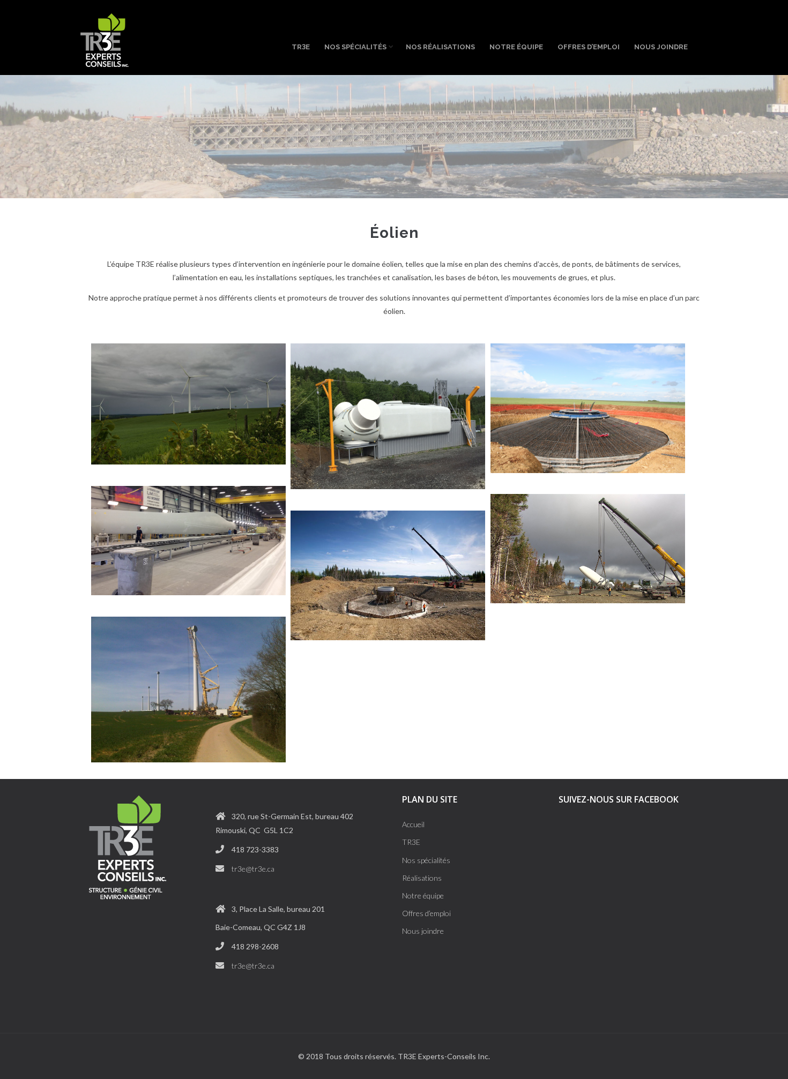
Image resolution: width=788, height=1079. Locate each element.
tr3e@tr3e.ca (253, 868)
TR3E (411, 841)
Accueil (413, 824)
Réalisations (422, 877)
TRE (301, 46)
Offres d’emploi (588, 47)
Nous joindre (661, 47)
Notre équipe (516, 47)
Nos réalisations (440, 47)
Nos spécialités (355, 47)
